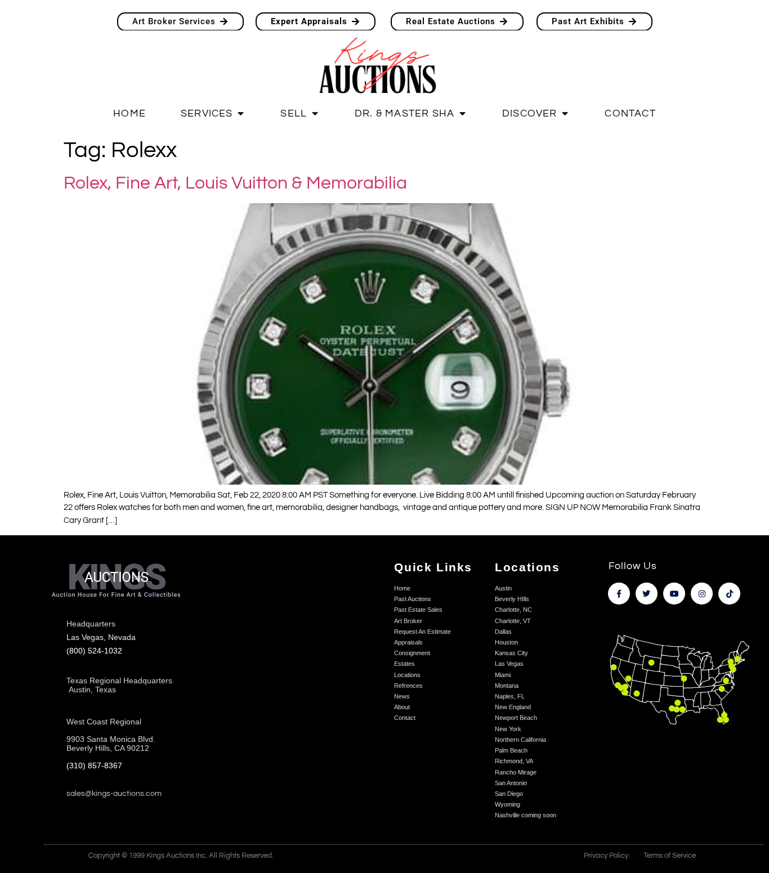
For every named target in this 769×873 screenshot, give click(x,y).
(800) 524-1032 (94, 651)
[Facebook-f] (619, 594)
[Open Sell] (315, 114)
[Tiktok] (729, 594)
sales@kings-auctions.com (114, 794)
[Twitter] (647, 594)
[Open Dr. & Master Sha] (462, 114)
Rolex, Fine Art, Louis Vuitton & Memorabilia (235, 183)
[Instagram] (702, 594)
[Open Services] (241, 114)
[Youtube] (674, 594)
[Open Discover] (565, 114)
